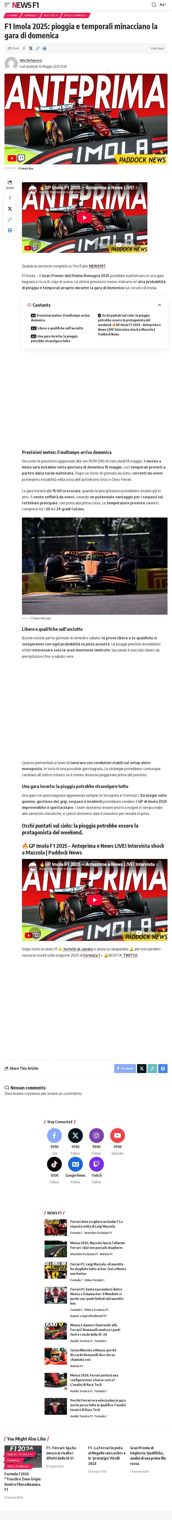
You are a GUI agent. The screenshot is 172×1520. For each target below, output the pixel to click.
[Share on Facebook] (24, 48)
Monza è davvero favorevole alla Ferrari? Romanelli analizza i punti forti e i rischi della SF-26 (95, 1329)
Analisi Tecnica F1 (81, 1341)
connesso (32, 1093)
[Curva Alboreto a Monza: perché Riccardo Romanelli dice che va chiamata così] (56, 1356)
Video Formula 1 (75, 15)
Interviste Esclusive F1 (98, 1232)
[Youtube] (117, 1142)
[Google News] (76, 1170)
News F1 (25, 4)
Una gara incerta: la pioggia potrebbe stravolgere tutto (54, 338)
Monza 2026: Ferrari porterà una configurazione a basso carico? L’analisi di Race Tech (94, 1380)
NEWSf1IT (97, 266)
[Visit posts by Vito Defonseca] (11, 63)
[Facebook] (54, 1142)
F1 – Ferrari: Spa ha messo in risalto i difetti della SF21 (61, 1453)
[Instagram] (97, 1142)
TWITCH (129, 955)
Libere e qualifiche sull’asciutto (60, 328)
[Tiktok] (54, 1170)
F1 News (12, 15)
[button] (8, 4)
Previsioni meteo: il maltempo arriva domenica (60, 317)
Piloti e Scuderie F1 (96, 1310)
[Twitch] (97, 1170)
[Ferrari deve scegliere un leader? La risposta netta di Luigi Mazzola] (56, 1227)
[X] (76, 1142)
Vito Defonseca (31, 60)
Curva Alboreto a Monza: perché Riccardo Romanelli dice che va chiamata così (93, 1354)
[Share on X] (31, 48)
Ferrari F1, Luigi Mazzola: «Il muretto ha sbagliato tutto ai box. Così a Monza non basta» (98, 1268)
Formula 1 (31, 15)
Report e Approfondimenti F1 (88, 1316)
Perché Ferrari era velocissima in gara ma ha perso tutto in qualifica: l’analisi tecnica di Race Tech (98, 1405)
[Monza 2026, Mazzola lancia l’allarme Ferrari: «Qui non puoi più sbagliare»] (56, 1249)
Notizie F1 (51, 15)
